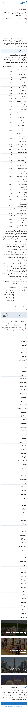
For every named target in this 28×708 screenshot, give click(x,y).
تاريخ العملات (24, 449)
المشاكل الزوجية (23, 442)
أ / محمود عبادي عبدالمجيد (15, 321)
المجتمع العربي (23, 438)
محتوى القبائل (24, 583)
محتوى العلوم (24, 576)
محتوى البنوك (24, 550)
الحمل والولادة (23, 390)
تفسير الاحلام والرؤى (22, 460)
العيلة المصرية (23, 427)
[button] (2, 687)
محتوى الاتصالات (23, 546)
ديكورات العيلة (23, 479)
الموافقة (14, 703)
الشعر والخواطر (23, 404)
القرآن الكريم (24, 430)
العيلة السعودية (23, 419)
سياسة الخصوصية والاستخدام (10, 706)
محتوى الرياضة (23, 565)
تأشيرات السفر (23, 445)
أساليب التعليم (23, 352)
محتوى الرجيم (23, 557)
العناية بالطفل (24, 412)
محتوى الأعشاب (23, 542)
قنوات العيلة (24, 524)
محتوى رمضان (23, 587)
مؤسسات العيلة (23, 535)
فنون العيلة (24, 505)
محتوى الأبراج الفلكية (22, 539)
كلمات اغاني (24, 531)
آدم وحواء (24, 337)
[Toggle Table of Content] (24, 51)
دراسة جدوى (24, 475)
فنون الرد (24, 501)
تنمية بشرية (24, 464)
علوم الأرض (24, 498)
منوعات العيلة (24, 609)
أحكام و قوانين (23, 341)
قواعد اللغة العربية (23, 527)
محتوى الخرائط (23, 553)
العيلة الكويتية (24, 423)
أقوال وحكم (24, 356)
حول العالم (24, 468)
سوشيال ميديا (24, 483)
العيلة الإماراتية (23, 9)
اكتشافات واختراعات (22, 378)
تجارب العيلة (24, 453)
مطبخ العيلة (24, 594)
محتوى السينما (23, 568)
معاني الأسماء (24, 602)
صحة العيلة (24, 490)
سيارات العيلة (24, 486)
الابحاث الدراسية (23, 386)
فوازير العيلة (24, 512)
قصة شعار (24, 516)
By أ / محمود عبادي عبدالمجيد (19, 18)
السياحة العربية (23, 401)
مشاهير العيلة (24, 591)
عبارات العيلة (24, 494)
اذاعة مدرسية (24, 375)
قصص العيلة (24, 520)
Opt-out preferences (19, 706)
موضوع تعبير (24, 613)
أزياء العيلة (24, 349)
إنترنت (25, 363)
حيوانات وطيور (23, 471)
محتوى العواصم (23, 579)
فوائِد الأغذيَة (24, 509)
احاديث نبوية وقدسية (22, 367)
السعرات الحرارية (23, 393)
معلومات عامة (23, 606)
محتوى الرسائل (23, 561)
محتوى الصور (24, 572)
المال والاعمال (23, 434)
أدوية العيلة (24, 345)
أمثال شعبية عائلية (23, 360)
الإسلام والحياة (23, 382)
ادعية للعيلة (24, 371)
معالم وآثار (24, 598)
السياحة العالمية (23, 397)
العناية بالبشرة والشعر (22, 408)
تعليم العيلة (24, 457)
